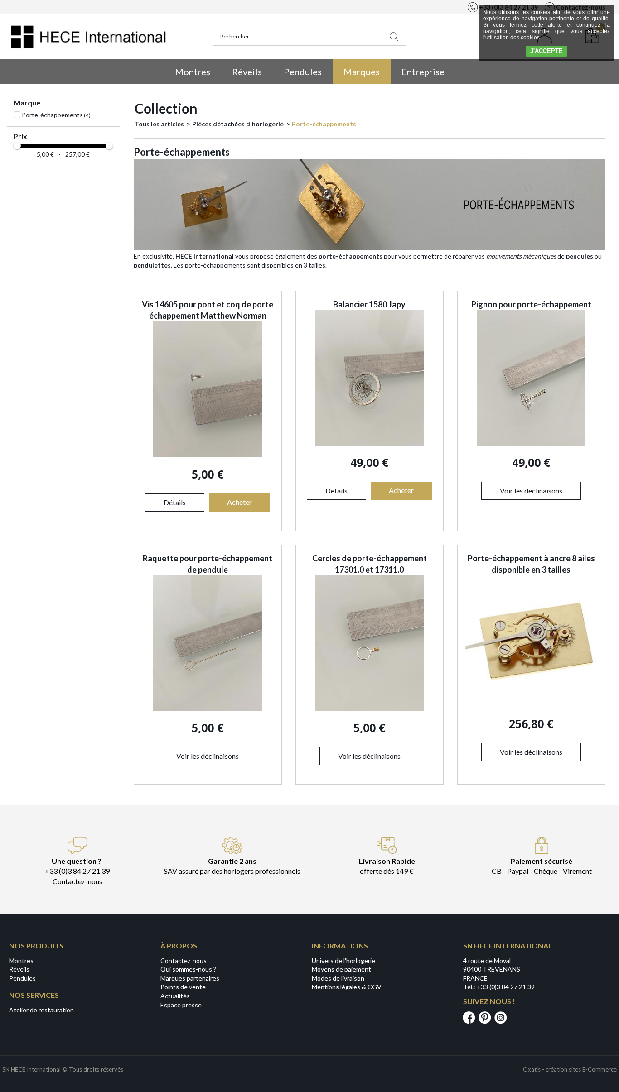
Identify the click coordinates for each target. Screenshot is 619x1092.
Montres (192, 71)
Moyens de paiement (341, 969)
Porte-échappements (324, 124)
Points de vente (183, 987)
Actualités (175, 996)
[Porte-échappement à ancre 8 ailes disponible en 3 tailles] (531, 705)
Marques (361, 71)
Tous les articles (159, 124)
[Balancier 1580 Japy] (369, 443)
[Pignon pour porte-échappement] (531, 443)
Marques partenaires (189, 978)
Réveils (247, 71)
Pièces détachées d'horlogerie (238, 124)
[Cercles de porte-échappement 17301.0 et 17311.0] (369, 709)
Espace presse (181, 1005)
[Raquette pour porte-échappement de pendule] (207, 709)
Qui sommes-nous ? (188, 969)
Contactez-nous (183, 960)
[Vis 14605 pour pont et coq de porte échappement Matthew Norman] (207, 455)
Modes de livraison (338, 978)
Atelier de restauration (41, 1010)
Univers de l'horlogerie (343, 960)
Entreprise (423, 71)
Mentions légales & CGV (347, 987)
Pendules (303, 71)
